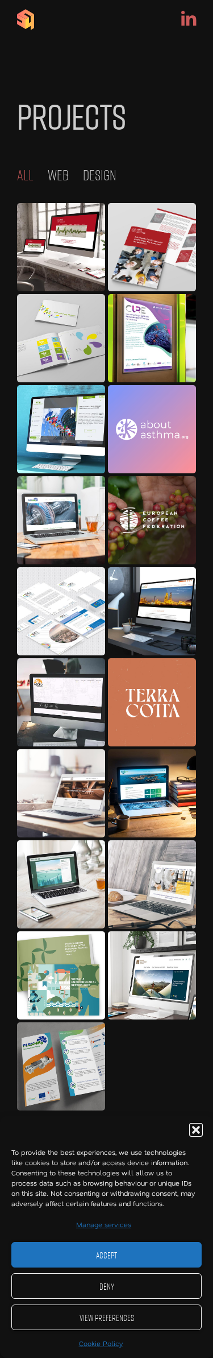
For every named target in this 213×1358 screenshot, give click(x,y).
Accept (106, 1255)
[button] (196, 1130)
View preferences (107, 1317)
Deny (106, 1286)
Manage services (103, 1224)
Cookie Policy (101, 1343)
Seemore (61, 246)
